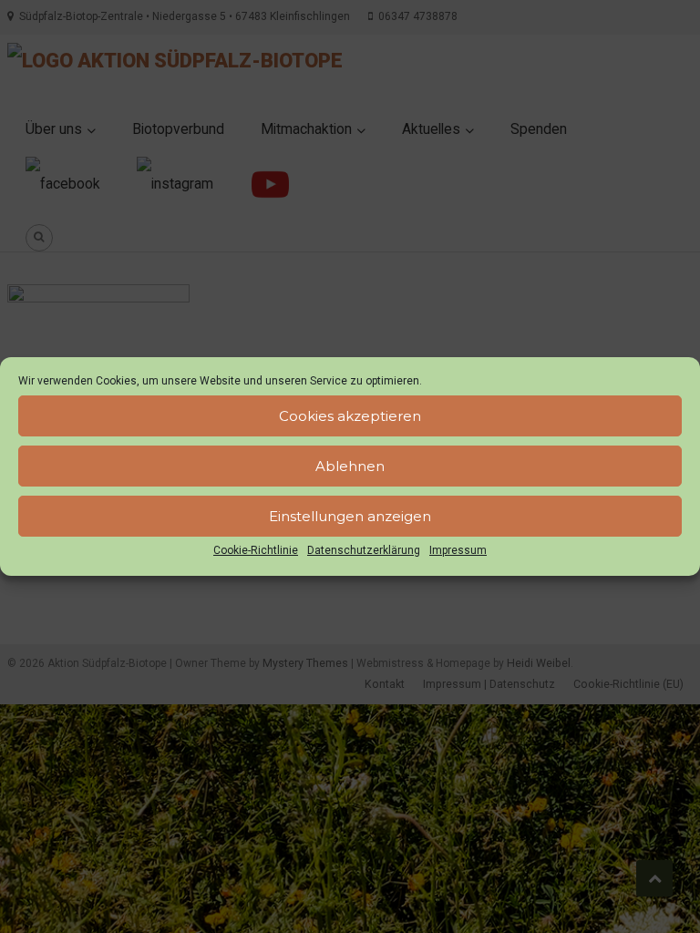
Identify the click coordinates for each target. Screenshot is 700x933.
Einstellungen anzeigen (350, 516)
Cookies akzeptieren (350, 416)
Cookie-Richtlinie (255, 550)
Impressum (458, 550)
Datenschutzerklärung (363, 550)
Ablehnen (350, 466)
